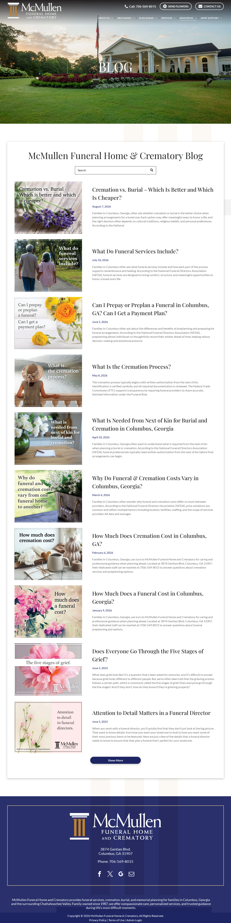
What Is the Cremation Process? (131, 366)
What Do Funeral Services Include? (135, 251)
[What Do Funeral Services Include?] (48, 265)
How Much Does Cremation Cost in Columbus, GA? (149, 539)
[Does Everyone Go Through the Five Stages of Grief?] (48, 669)
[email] (131, 874)
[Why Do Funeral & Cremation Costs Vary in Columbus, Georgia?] (48, 496)
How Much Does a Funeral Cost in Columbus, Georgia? (147, 597)
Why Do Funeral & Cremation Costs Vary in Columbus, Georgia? (145, 482)
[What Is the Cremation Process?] (48, 381)
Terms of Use (116, 920)
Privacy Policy (97, 920)
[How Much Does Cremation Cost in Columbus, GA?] (48, 554)
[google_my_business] (121, 874)
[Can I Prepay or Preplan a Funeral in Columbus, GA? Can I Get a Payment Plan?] (48, 323)
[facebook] (99, 874)
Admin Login (134, 920)
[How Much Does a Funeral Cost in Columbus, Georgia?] (48, 611)
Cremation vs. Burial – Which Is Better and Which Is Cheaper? (152, 193)
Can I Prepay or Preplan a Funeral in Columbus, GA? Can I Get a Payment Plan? (150, 309)
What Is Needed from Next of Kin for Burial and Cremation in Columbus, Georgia (149, 424)
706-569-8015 (121, 861)
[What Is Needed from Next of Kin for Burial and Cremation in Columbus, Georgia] (48, 438)
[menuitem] (106, 18)
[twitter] (110, 874)
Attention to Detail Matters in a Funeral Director (151, 712)
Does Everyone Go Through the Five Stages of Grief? (147, 655)
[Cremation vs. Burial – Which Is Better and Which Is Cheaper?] (48, 208)
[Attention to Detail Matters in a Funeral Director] (48, 727)
